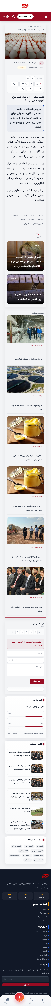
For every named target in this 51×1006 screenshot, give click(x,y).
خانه (43, 26)
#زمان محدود (38, 855)
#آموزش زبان (29, 846)
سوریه (44, 939)
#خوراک (15, 215)
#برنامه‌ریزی (26, 855)
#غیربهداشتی (37, 224)
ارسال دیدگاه (37, 681)
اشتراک (15, 84)
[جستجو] (13, 16)
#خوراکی (26, 224)
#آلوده (40, 219)
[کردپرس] (25, 6)
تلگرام (29, 89)
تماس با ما (42, 917)
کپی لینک (38, 89)
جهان (45, 943)
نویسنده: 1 (32, 63)
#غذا (32, 215)
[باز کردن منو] (46, 16)
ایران (45, 951)
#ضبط (25, 215)
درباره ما (43, 913)
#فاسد (31, 219)
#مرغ (40, 215)
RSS (45, 921)
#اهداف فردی (38, 860)
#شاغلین (27, 860)
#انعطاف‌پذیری (14, 855)
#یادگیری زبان (16, 846)
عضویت (26, 984)
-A (33, 78)
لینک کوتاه (24, 84)
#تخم (23, 219)
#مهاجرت (40, 846)
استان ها (43, 955)
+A (28, 78)
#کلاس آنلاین (23, 851)
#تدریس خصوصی (37, 851)
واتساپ (22, 89)
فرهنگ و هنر (42, 959)
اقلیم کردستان (41, 931)
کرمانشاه (36, 26)
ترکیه (45, 935)
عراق (45, 947)
